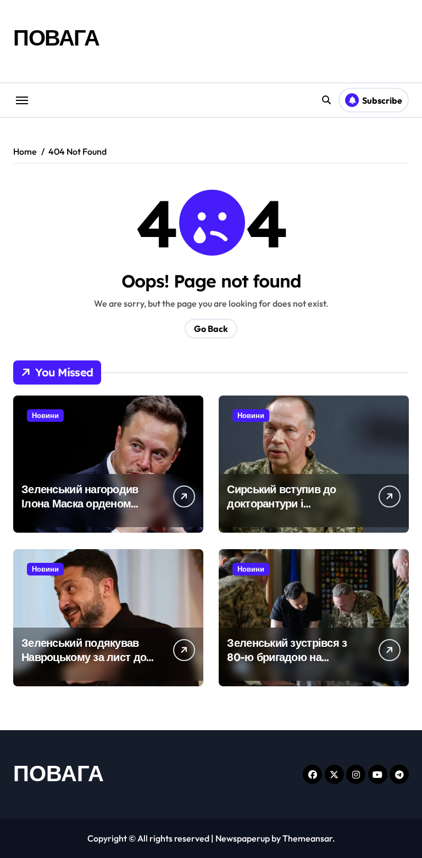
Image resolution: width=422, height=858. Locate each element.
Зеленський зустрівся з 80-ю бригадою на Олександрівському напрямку (287, 664)
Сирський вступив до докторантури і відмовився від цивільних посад (294, 510)
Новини (45, 415)
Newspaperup (242, 838)
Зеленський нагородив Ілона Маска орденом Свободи (79, 503)
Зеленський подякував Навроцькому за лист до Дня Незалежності (83, 657)
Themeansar (307, 838)
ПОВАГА (56, 37)
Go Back (211, 328)
